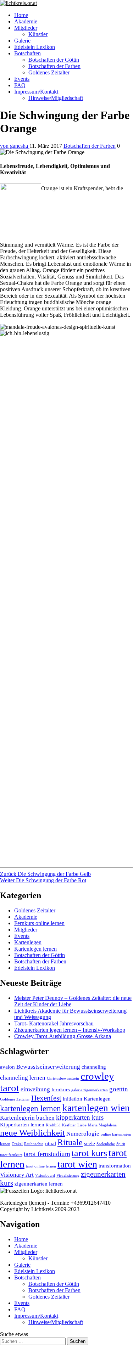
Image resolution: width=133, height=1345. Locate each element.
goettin (118, 1089)
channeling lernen (22, 1077)
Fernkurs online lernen (39, 923)
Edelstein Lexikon (34, 47)
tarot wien (77, 1164)
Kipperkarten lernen (22, 1124)
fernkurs (60, 1089)
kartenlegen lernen (30, 1108)
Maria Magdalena (102, 1125)
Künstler (38, 34)
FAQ (20, 85)
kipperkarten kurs (80, 1117)
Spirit (120, 1144)
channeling (94, 1067)
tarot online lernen (41, 1166)
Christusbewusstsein (63, 1078)
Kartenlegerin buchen (27, 1117)
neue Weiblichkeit (32, 1132)
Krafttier (69, 1125)
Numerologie (82, 1133)
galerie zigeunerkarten (89, 1090)
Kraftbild (53, 1125)
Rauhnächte (33, 1144)
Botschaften (27, 53)
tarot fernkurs (11, 1155)
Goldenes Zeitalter (49, 72)
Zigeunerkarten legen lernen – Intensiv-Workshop (69, 1030)
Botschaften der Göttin (53, 60)
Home (21, 15)
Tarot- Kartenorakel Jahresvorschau (54, 1023)
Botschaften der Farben (54, 66)
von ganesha (14, 146)
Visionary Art (17, 1174)
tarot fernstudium (47, 1154)
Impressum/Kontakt (36, 92)
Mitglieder (25, 28)
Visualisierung (67, 1175)
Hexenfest (46, 1098)
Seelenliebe (105, 1144)
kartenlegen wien (96, 1108)
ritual (50, 1143)
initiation (72, 1099)
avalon (7, 1067)
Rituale (70, 1142)
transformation (115, 1166)
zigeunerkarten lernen (39, 1184)
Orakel (17, 1144)
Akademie (25, 21)
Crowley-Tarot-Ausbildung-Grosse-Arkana (62, 1036)
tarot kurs (89, 1153)
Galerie (22, 41)
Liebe (82, 1125)
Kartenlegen (27, 942)
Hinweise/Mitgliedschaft (55, 98)
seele (89, 1143)
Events (21, 79)
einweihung (35, 1089)
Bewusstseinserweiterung (48, 1066)
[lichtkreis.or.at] (66, 3)
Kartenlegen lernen (35, 949)
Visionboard (45, 1175)
